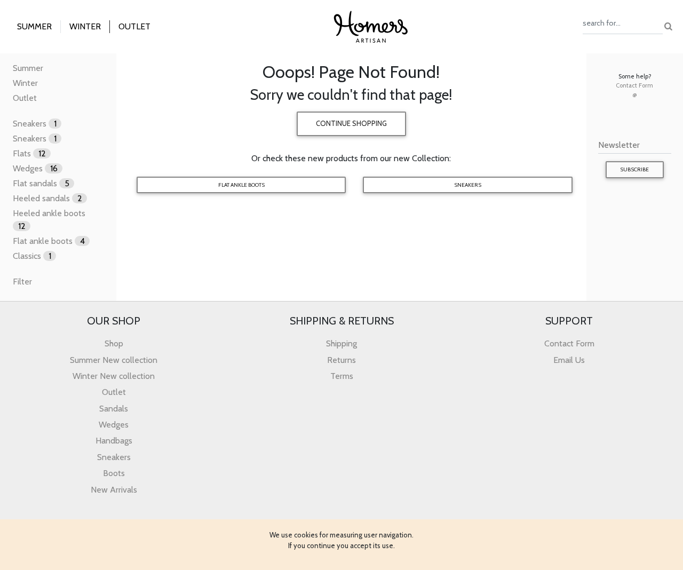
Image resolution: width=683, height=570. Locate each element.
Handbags (114, 441)
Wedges (35, 168)
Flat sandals (41, 183)
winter (85, 26)
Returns (341, 360)
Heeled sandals (47, 198)
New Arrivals (114, 490)
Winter (25, 83)
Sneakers (35, 123)
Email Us (569, 360)
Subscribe (634, 169)
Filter (22, 281)
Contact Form (634, 85)
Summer (28, 68)
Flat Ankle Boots (241, 184)
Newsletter (619, 145)
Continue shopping (351, 123)
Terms (341, 376)
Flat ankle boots (49, 241)
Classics (32, 256)
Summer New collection (113, 360)
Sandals (113, 408)
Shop (114, 343)
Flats (29, 153)
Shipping (341, 343)
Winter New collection (114, 376)
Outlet (134, 26)
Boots (114, 473)
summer (34, 26)
